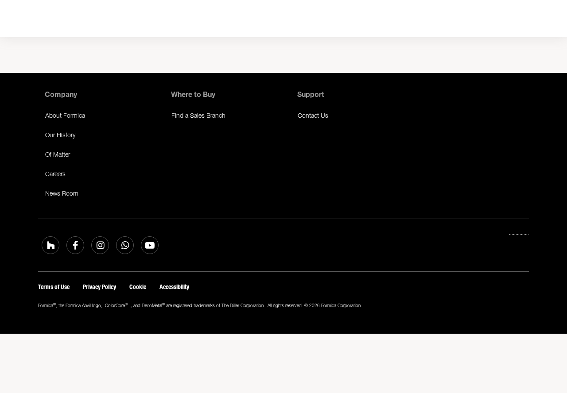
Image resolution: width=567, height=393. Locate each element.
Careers (55, 173)
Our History (60, 135)
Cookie (137, 287)
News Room (61, 193)
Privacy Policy (99, 287)
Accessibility (174, 287)
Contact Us (313, 115)
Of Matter (57, 154)
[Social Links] (50, 245)
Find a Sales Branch (198, 115)
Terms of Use (54, 287)
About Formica (65, 115)
